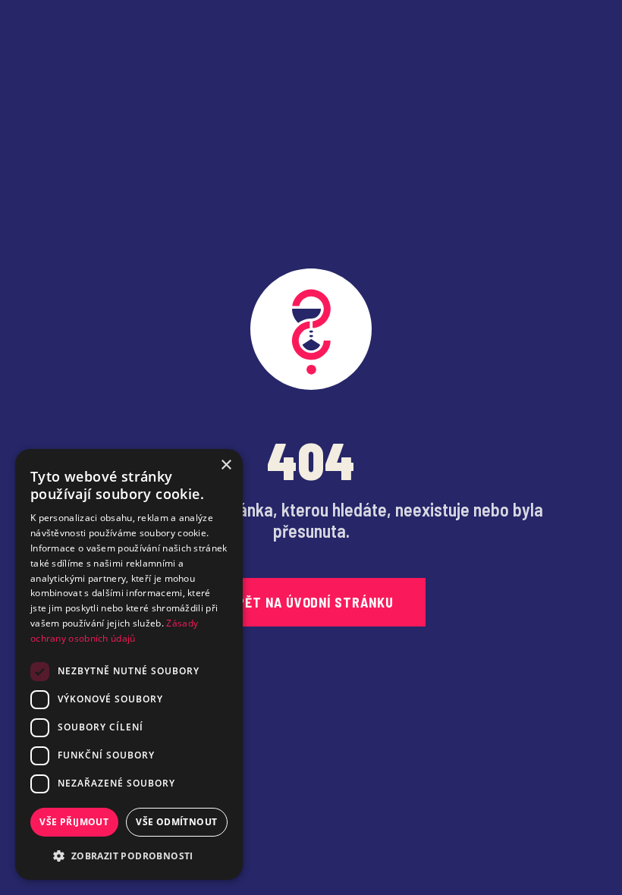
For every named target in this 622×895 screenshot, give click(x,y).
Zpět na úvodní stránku (311, 602)
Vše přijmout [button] (73, 821)
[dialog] (129, 664)
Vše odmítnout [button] (176, 821)
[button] (129, 855)
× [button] (225, 465)
